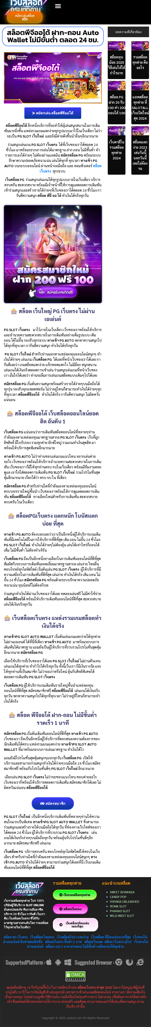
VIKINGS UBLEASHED (124, 901)
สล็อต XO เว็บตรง (16, 937)
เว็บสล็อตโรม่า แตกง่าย (73, 937)
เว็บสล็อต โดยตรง (42, 937)
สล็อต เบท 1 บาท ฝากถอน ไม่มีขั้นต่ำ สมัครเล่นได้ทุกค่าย (85, 946)
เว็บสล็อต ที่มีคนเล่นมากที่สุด (111, 937)
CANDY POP (118, 897)
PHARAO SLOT (120, 911)
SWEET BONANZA (122, 892)
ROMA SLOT (118, 906)
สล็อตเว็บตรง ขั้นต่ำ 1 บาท (63, 942)
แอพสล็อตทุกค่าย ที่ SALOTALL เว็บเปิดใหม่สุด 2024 (140, 107)
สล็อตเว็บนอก (93, 942)
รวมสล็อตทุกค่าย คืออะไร (140, 62)
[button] (58, 6)
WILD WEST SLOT (122, 916)
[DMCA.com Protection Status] (75, 976)
